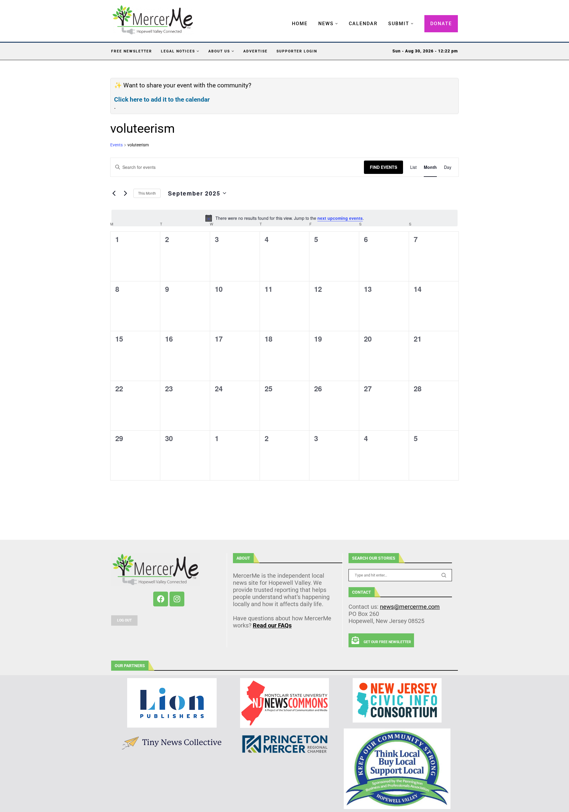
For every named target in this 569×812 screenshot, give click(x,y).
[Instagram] (177, 599)
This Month (147, 193)
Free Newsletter (131, 51)
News (326, 23)
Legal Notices (178, 51)
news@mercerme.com (410, 606)
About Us (219, 51)
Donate (441, 23)
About (243, 558)
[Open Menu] (285, 17)
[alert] (284, 218)
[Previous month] (113, 193)
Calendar (363, 23)
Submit (398, 23)
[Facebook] (160, 599)
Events (116, 144)
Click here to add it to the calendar (162, 99)
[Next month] (125, 193)
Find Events (383, 167)
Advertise (255, 51)
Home (300, 23)
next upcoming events (340, 218)
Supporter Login (296, 51)
